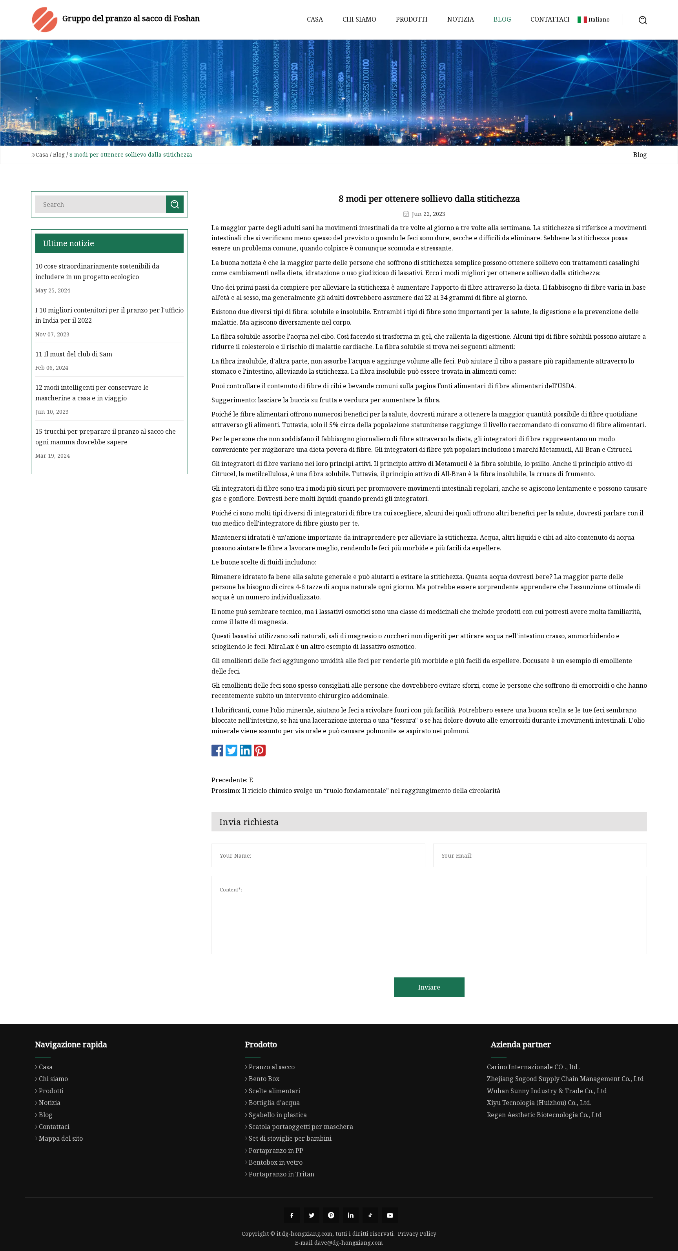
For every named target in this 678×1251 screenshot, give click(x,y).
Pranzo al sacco (272, 1067)
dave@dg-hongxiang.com (348, 1242)
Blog (502, 19)
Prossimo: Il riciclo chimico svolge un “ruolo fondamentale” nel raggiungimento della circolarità (355, 790)
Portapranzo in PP (276, 1150)
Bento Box (264, 1078)
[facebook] (292, 1215)
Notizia (460, 19)
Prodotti (412, 19)
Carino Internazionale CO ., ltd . (534, 1067)
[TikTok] (370, 1215)
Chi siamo (359, 19)
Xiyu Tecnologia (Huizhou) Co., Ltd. (539, 1102)
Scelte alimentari (274, 1091)
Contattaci (550, 19)
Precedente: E (232, 780)
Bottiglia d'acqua (274, 1102)
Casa (315, 19)
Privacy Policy (417, 1233)
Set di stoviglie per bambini (290, 1138)
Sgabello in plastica (278, 1114)
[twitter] (311, 1215)
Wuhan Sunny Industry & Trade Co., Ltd (547, 1091)
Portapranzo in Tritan (281, 1174)
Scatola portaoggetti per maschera (301, 1126)
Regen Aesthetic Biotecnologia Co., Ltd (544, 1114)
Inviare (429, 987)
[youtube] (390, 1215)
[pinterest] (331, 1215)
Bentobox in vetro (276, 1162)
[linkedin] (351, 1215)
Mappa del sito (61, 1138)
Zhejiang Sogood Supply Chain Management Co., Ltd (565, 1078)
